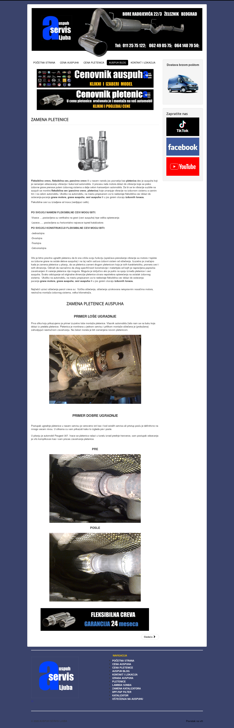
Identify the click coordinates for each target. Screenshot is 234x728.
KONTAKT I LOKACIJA (143, 62)
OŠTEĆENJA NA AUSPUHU (127, 699)
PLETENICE (119, 681)
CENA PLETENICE (122, 667)
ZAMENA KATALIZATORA (126, 688)
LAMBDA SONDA (121, 685)
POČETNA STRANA (44, 62)
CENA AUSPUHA (69, 62)
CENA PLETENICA (94, 62)
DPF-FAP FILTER (121, 692)
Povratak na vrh (194, 721)
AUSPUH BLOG (117, 62)
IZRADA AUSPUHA (122, 678)
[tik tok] (182, 126)
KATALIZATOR (120, 695)
